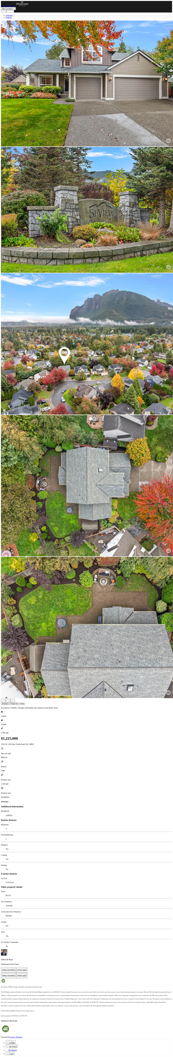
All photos (5, 704)
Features (9, 18)
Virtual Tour (14, 704)
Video (22, 704)
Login (4, 11)
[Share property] (12, 701)
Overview (9, 15)
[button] (86, 84)
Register (10, 11)
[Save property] (8, 701)
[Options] (3, 701)
